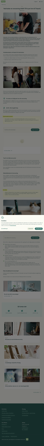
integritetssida (13, 225)
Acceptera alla (39, 228)
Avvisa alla (30, 228)
